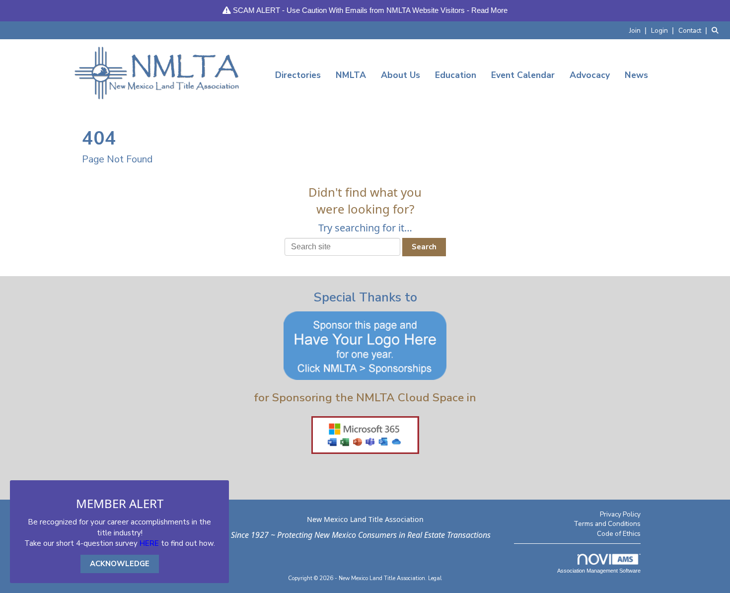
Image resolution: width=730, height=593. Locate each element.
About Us (400, 75)
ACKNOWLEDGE (119, 564)
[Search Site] (717, 30)
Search (424, 247)
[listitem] (639, 30)
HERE (149, 543)
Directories (298, 75)
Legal (435, 578)
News (636, 75)
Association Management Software (599, 571)
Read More (489, 10)
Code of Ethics (619, 533)
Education (455, 75)
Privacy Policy (620, 514)
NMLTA (351, 75)
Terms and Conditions (607, 523)
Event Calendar (523, 75)
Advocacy (590, 75)
